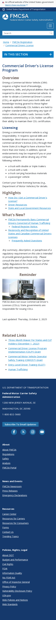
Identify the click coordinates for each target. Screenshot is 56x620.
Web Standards (10, 604)
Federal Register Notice (25, 226)
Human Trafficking (18, 369)
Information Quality (12, 573)
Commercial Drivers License (19, 45)
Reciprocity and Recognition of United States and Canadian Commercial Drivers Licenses (29, 233)
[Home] (28, 18)
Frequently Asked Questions (27, 240)
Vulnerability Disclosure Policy (17, 590)
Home (6, 42)
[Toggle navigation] (50, 26)
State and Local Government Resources (29, 208)
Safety (5, 458)
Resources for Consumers (15, 523)
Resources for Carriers (13, 518)
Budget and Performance (15, 559)
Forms (5, 527)
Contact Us (8, 532)
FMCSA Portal (9, 467)
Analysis (6, 463)
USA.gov (6, 595)
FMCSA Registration (22, 42)
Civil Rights (7, 564)
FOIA (4, 568)
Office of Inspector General (16, 581)
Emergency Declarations (14, 495)
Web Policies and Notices (15, 599)
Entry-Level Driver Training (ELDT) (26, 364)
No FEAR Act (8, 577)
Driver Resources (17, 204)
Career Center (9, 514)
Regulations (8, 454)
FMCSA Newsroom (12, 486)
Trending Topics (10, 536)
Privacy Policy (9, 586)
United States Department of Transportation (25, 9)
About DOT (8, 555)
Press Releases (10, 490)
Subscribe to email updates (20, 424)
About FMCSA (9, 449)
